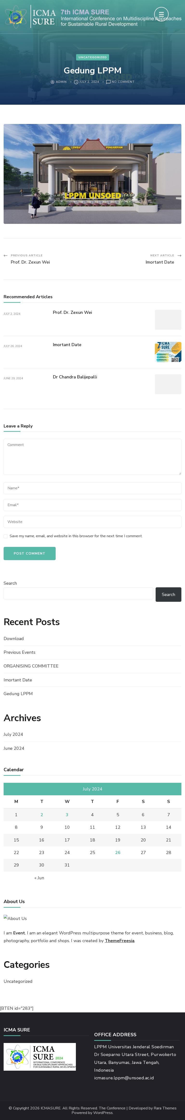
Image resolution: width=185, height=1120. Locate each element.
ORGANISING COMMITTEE (31, 666)
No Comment (123, 82)
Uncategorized (93, 57)
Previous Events (19, 652)
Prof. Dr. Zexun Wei (72, 312)
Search (10, 583)
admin (61, 82)
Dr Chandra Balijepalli (75, 377)
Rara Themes (165, 1108)
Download (14, 638)
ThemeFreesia (119, 941)
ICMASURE (51, 1108)
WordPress (103, 1113)
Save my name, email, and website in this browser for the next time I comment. (76, 536)
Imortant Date (67, 345)
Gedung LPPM (18, 694)
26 (117, 852)
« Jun (39, 878)
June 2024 (14, 748)
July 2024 (13, 734)
